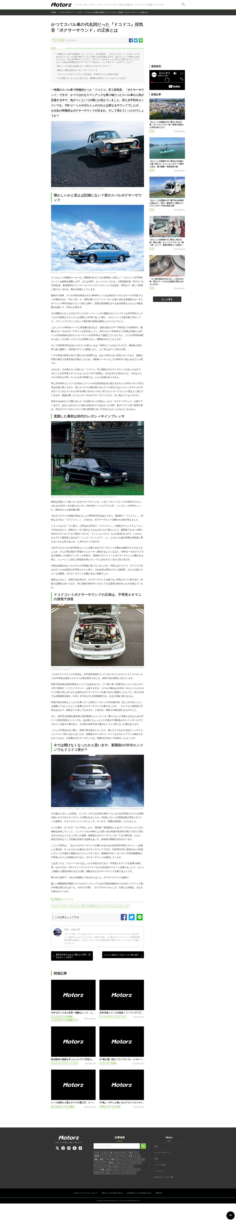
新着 (156, 1146)
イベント (117, 1173)
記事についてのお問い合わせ (112, 1193)
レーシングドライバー (131, 1169)
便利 (112, 1159)
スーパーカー (128, 1166)
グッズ (125, 1173)
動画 (101, 1159)
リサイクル (140, 1159)
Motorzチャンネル (162, 1177)
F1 (106, 1166)
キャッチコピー (121, 1156)
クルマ (55, 40)
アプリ (104, 1163)
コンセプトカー (135, 1163)
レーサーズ (159, 1171)
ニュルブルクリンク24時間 (62, 1017)
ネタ (107, 1159)
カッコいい (130, 1159)
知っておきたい (57, 1107)
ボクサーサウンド (61, 906)
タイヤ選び (70, 1107)
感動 (96, 1159)
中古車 (113, 1063)
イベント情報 (99, 1169)
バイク (96, 1163)
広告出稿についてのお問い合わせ (139, 1193)
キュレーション (122, 1163)
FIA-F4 (97, 1173)
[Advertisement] (167, 43)
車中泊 (111, 1163)
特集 (62, 40)
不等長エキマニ (96, 906)
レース (132, 1173)
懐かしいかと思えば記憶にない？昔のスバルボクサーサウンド (84, 66)
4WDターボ (104, 1107)
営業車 (96, 1156)
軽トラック (134, 1152)
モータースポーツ (121, 1152)
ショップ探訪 (160, 1165)
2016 (108, 1169)
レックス (74, 1063)
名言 (130, 1156)
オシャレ (120, 1159)
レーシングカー (107, 1156)
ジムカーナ (117, 1169)
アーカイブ (98, 1166)
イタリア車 (115, 1107)
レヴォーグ (123, 906)
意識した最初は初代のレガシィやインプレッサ (77, 70)
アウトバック (121, 1017)
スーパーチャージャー (60, 1063)
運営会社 (159, 1193)
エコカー (105, 1152)
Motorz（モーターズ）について (85, 1193)
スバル (110, 906)
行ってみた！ (107, 1173)
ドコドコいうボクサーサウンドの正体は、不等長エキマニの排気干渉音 (87, 74)
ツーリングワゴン (106, 1017)
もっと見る (167, 299)
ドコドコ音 (79, 906)
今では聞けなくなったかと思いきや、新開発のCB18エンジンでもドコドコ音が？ (92, 78)
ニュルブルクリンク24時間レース (64, 1020)
